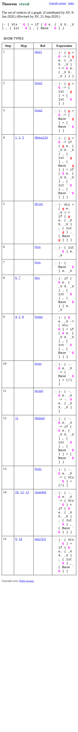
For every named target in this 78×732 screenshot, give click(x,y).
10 (17, 492)
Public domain (26, 581)
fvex (38, 247)
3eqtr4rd (40, 492)
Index (71, 3)
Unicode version (57, 3)
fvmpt (39, 317)
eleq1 (38, 52)
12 (22, 492)
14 (20, 539)
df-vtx (39, 204)
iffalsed (40, 418)
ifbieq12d (41, 137)
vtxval (24, 4)
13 (27, 492)
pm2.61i (40, 539)
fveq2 (38, 83)
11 (16, 418)
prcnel (39, 391)
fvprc (38, 363)
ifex (37, 278)
